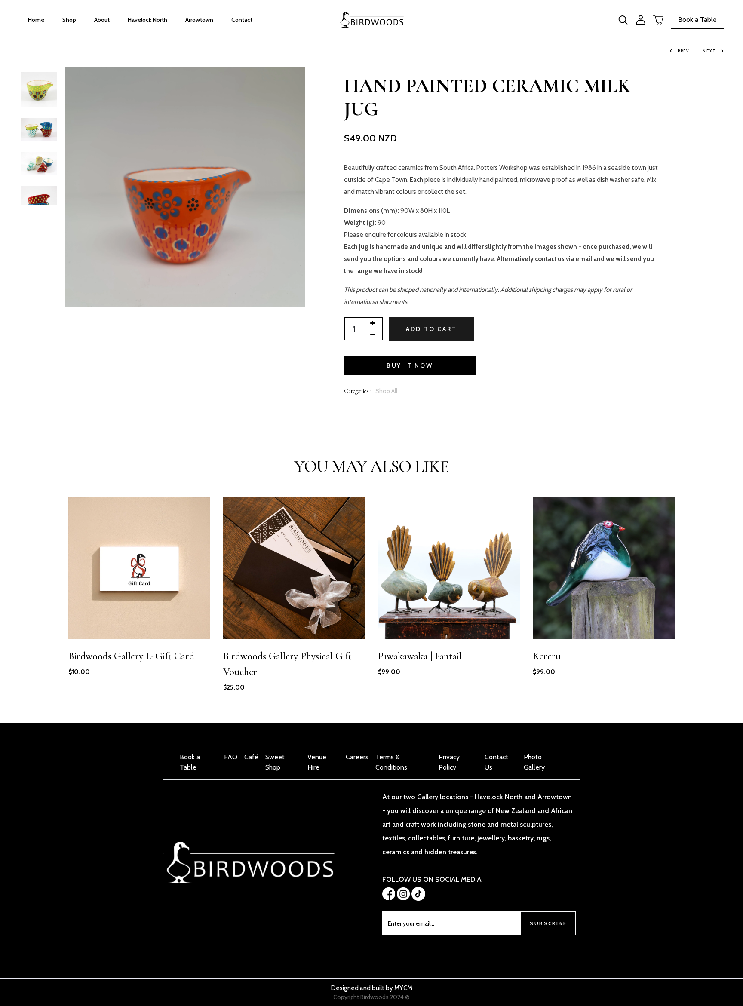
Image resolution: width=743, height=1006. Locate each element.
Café (251, 757)
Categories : (358, 391)
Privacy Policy (449, 762)
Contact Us (496, 762)
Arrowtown (199, 20)
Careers (357, 757)
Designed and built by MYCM (371, 988)
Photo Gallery (534, 762)
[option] (39, 90)
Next (709, 51)
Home (36, 20)
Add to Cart (431, 329)
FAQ (230, 757)
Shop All (386, 391)
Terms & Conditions (391, 762)
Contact (241, 20)
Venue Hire (316, 762)
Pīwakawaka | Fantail (420, 656)
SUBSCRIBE (548, 923)
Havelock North (147, 20)
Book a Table (697, 19)
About (102, 20)
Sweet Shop (275, 762)
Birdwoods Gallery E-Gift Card (131, 656)
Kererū (547, 656)
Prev (684, 51)
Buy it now (410, 365)
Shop (69, 20)
